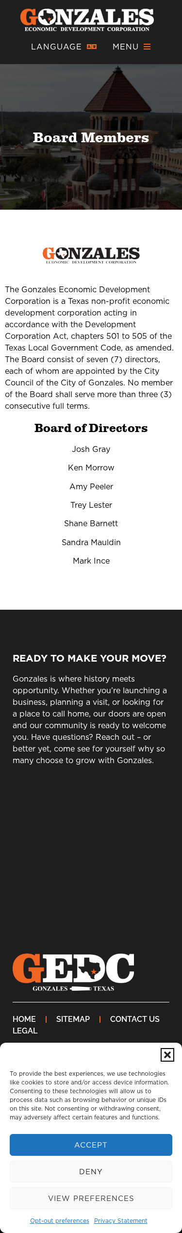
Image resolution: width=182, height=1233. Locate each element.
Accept (91, 1145)
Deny (91, 1171)
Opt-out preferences (59, 1220)
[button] (167, 1055)
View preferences (91, 1198)
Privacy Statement (121, 1220)
